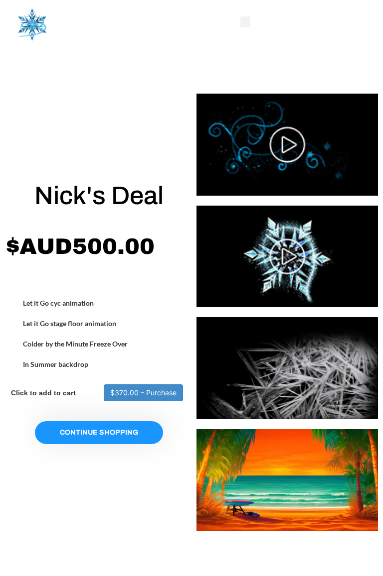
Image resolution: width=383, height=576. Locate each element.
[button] (245, 22)
